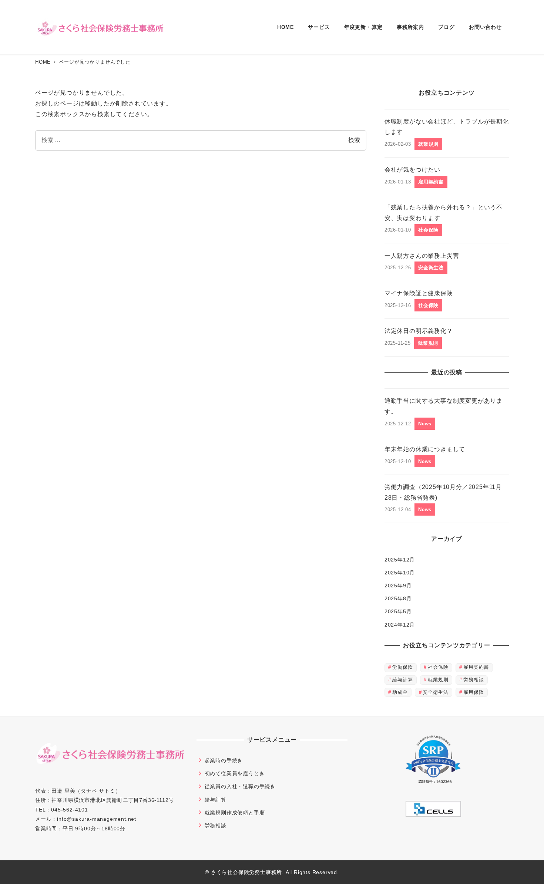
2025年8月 (398, 598)
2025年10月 (400, 573)
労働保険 (402, 667)
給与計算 (402, 679)
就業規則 (438, 679)
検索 (354, 140)
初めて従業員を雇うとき (235, 773)
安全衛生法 (435, 692)
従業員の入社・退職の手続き (240, 786)
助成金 (399, 692)
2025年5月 (398, 611)
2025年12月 (400, 560)
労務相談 (473, 679)
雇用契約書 (476, 667)
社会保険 (438, 667)
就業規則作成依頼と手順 (235, 813)
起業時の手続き (224, 760)
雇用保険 (473, 692)
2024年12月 (400, 625)
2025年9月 (398, 585)
